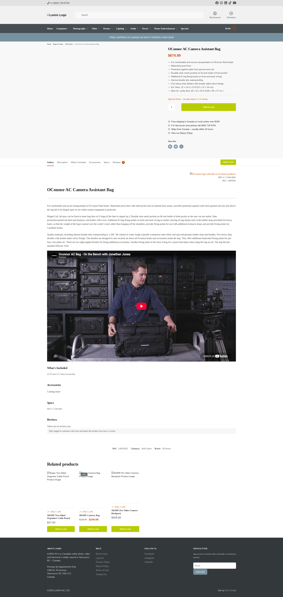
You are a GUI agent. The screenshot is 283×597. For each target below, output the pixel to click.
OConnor (166, 448)
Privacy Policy (103, 562)
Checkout (231, 17)
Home (49, 44)
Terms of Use (102, 570)
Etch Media (230, 590)
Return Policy (186, 133)
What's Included (78, 162)
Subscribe (200, 572)
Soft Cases (69, 44)
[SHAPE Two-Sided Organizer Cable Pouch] (61, 487)
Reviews (117, 162)
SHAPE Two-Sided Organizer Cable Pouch (58, 516)
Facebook (149, 554)
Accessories (94, 162)
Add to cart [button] (61, 529)
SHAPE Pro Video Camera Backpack (124, 512)
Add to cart (209, 107)
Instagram (149, 558)
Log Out (100, 558)
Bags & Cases (58, 44)
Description (62, 162)
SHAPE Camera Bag (89, 515)
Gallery (50, 162)
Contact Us (101, 574)
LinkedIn (149, 562)
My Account (215, 17)
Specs (106, 162)
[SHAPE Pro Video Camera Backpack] (125, 485)
